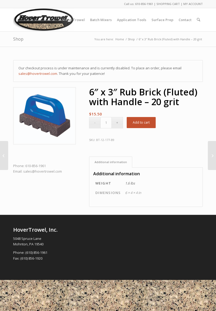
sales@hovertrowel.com (37, 73)
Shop (18, 39)
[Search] (198, 19)
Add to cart (141, 122)
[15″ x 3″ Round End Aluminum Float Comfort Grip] (4, 155)
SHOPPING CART (168, 4)
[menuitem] (73, 19)
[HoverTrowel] (43, 19)
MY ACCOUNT (193, 4)
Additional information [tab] (111, 162)
